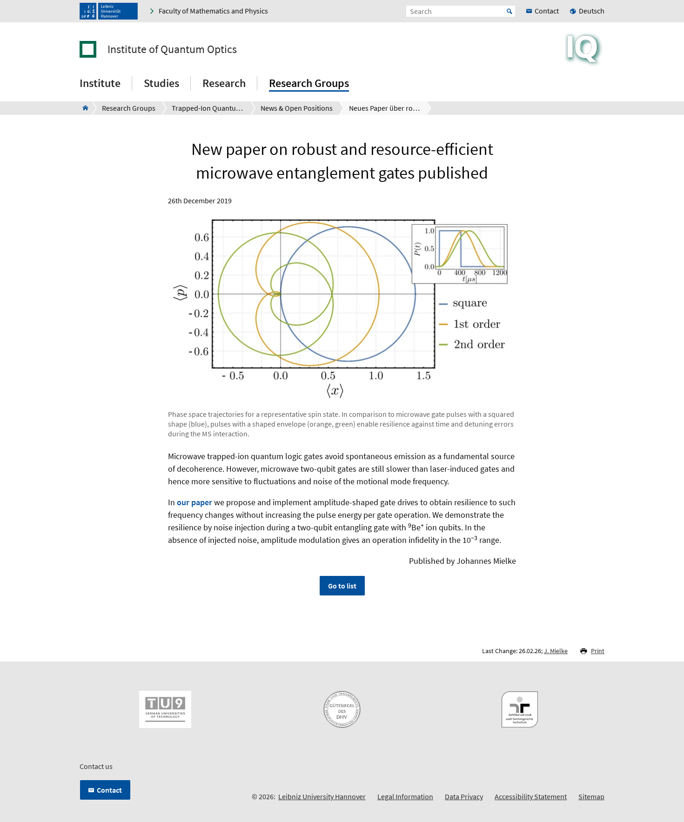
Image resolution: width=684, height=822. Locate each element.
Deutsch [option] (591, 10)
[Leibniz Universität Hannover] (109, 11)
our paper (194, 502)
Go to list (342, 585)
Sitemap (591, 796)
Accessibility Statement (531, 796)
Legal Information (405, 796)
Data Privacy (464, 796)
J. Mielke (556, 651)
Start (509, 11)
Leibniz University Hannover (322, 796)
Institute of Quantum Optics (172, 49)
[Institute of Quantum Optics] (82, 107)
